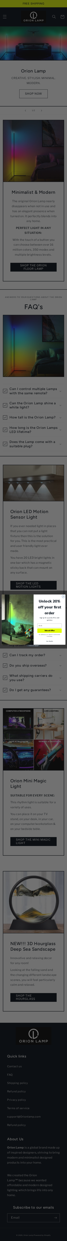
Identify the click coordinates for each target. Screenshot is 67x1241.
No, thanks (49, 641)
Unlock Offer (49, 630)
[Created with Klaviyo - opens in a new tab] (33, 646)
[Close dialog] (63, 596)
